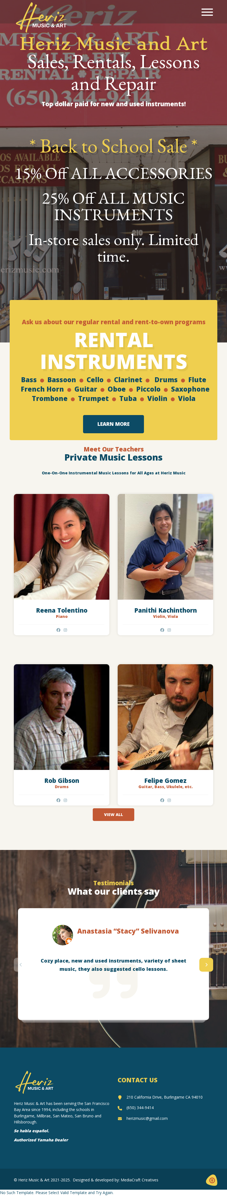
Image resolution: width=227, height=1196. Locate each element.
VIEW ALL (113, 814)
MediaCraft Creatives (139, 1179)
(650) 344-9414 (140, 1107)
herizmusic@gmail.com (147, 1118)
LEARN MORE (113, 424)
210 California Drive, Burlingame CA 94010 (165, 1097)
